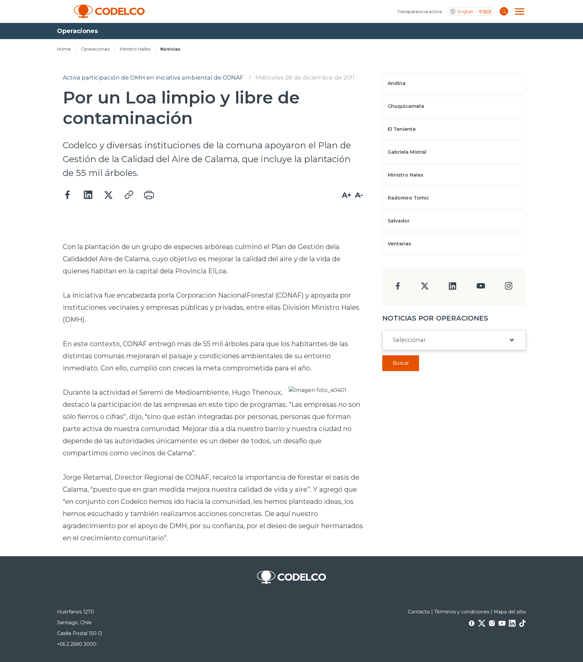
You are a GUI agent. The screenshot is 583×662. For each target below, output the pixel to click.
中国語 (485, 11)
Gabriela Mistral (407, 152)
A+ (347, 195)
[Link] (128, 195)
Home (64, 49)
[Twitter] (108, 195)
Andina (397, 83)
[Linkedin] (88, 195)
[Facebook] (68, 195)
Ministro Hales (135, 49)
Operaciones (95, 49)
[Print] (149, 195)
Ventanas (399, 244)
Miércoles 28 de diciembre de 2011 (305, 77)
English (465, 11)
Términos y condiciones (461, 612)
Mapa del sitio (510, 612)
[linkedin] (452, 288)
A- (359, 195)
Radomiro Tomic (408, 198)
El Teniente (402, 129)
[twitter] (424, 288)
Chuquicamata (406, 106)
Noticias (170, 49)
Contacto (419, 612)
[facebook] (398, 288)
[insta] (508, 287)
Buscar (401, 363)
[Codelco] (109, 11)
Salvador (399, 221)
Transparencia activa (419, 11)
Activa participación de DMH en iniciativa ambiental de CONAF (153, 77)
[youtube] (480, 288)
